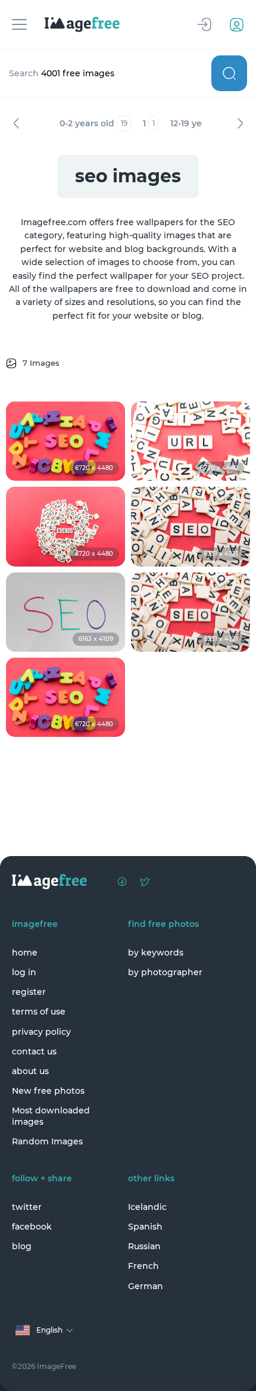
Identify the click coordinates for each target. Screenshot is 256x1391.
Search (229, 73)
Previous (16, 123)
